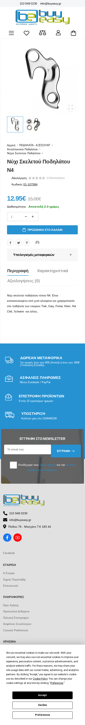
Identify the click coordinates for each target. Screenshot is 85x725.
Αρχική (11, 145)
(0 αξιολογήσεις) (56, 178)
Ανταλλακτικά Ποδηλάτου (22, 149)
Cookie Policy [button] (40, 678)
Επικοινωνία (10, 585)
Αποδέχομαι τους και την (47, 467)
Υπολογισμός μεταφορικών (33, 255)
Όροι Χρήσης (11, 605)
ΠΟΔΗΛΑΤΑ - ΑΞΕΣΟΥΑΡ (34, 145)
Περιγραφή (17, 270)
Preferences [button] (56, 683)
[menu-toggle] (11, 33)
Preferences (42, 714)
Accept (42, 695)
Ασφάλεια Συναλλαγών (17, 624)
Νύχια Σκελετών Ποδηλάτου (23, 153)
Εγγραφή (63, 451)
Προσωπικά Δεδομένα (16, 611)
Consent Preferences (15, 630)
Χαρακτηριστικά (52, 270)
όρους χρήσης (47, 464)
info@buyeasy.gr (50, 3)
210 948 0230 (28, 3)
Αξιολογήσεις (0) (23, 281)
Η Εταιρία (9, 573)
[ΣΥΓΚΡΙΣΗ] (37, 242)
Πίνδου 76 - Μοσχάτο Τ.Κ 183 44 (29, 526)
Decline (42, 705)
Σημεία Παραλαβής (14, 579)
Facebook (9, 553)
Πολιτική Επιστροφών (16, 617)
